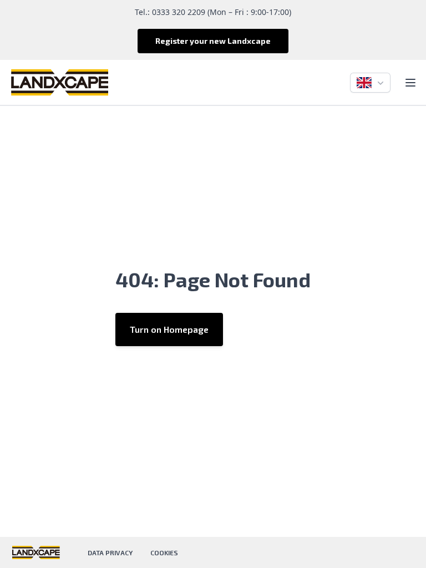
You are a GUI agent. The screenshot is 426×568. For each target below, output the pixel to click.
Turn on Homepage (169, 329)
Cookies (164, 552)
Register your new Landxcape (213, 40)
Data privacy (110, 552)
